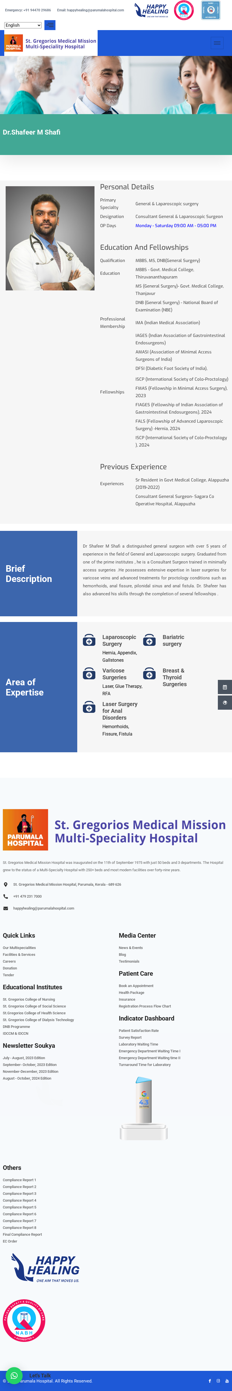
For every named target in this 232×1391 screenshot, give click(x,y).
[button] (14, 1375)
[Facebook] (208, 1381)
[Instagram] (216, 1381)
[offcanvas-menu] (49, 25)
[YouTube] (225, 1381)
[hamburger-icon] (217, 43)
